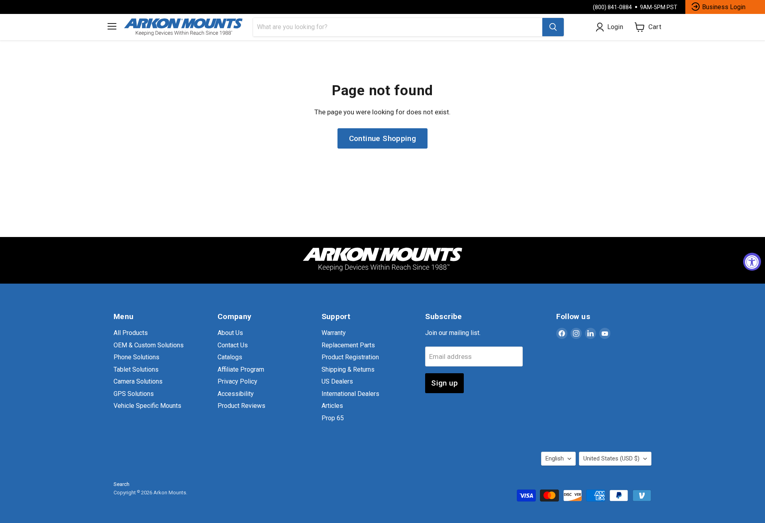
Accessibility (236, 394)
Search (121, 484)
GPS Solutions (134, 394)
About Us (230, 333)
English (554, 458)
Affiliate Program (241, 369)
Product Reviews (241, 405)
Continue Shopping (382, 138)
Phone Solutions (136, 357)
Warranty (334, 333)
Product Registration (350, 357)
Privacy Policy (237, 381)
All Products (131, 333)
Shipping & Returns (348, 369)
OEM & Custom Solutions (149, 345)
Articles (332, 405)
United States (611, 458)
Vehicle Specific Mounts (147, 405)
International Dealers (350, 394)
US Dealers (337, 381)
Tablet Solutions (136, 369)
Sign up (444, 383)
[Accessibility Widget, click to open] (752, 261)
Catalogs (230, 357)
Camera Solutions (138, 381)
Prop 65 (333, 418)
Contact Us (233, 345)
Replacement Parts (348, 345)
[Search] (553, 27)
